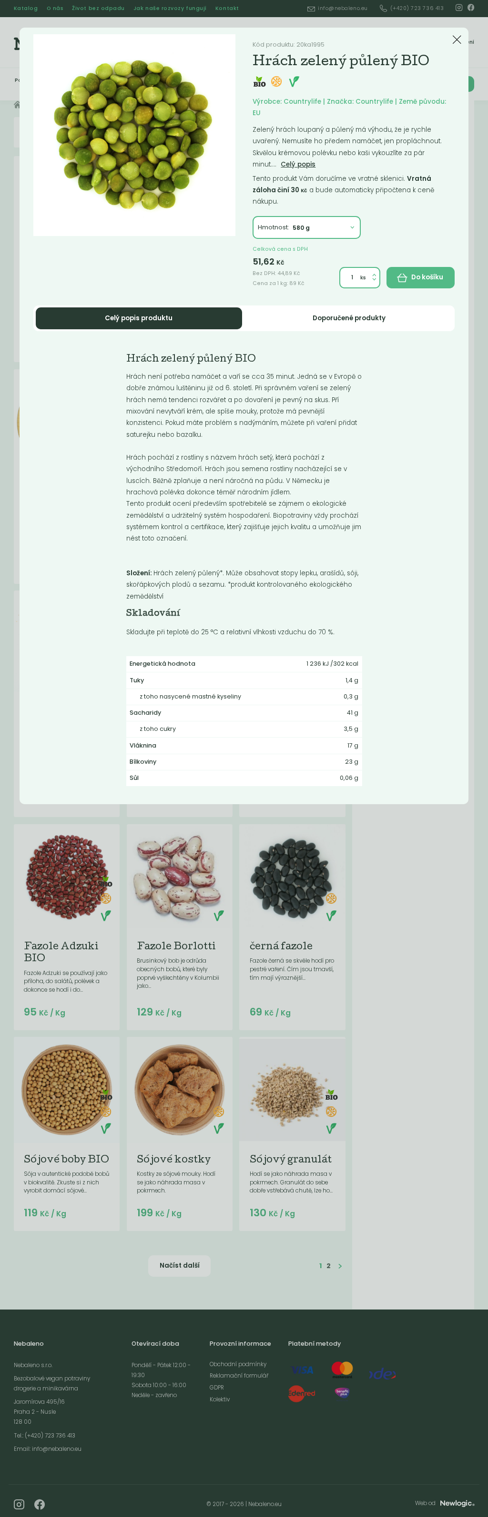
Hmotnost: (273, 227)
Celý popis (298, 164)
